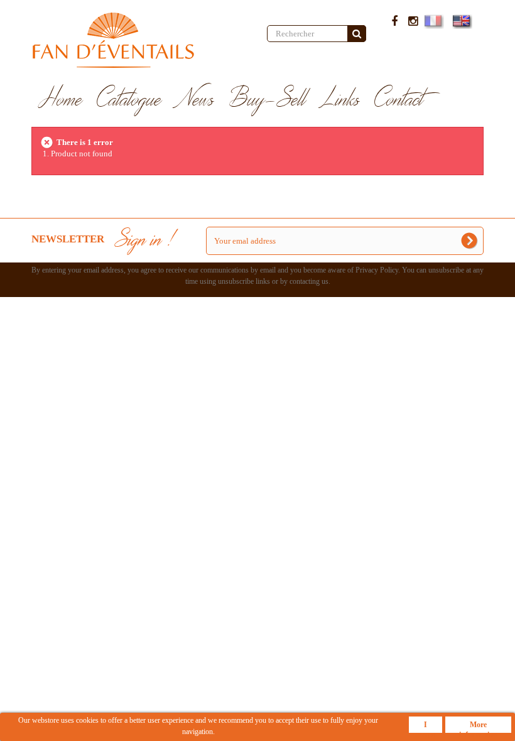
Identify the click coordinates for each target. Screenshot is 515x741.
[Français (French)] (432, 21)
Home (60, 100)
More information (478, 726)
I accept (425, 726)
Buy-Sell (267, 100)
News (195, 100)
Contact (399, 100)
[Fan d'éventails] (139, 40)
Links (340, 100)
